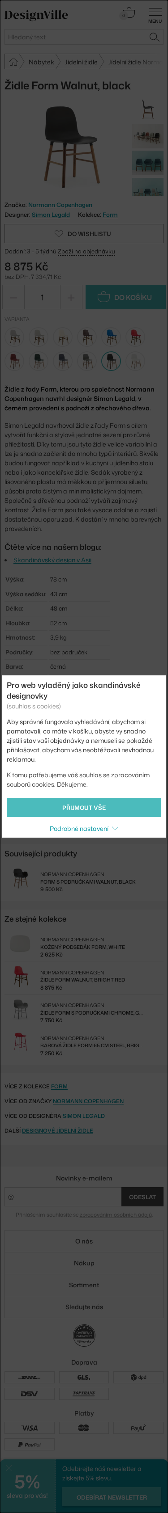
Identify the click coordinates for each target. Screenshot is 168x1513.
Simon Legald (51, 215)
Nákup (84, 1263)
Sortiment (84, 1285)
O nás (84, 1241)
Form (110, 215)
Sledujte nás (84, 1306)
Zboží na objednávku (86, 251)
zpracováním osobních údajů (116, 1214)
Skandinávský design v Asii (52, 560)
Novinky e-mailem (84, 1178)
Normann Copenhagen (88, 1101)
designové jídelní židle (57, 1130)
